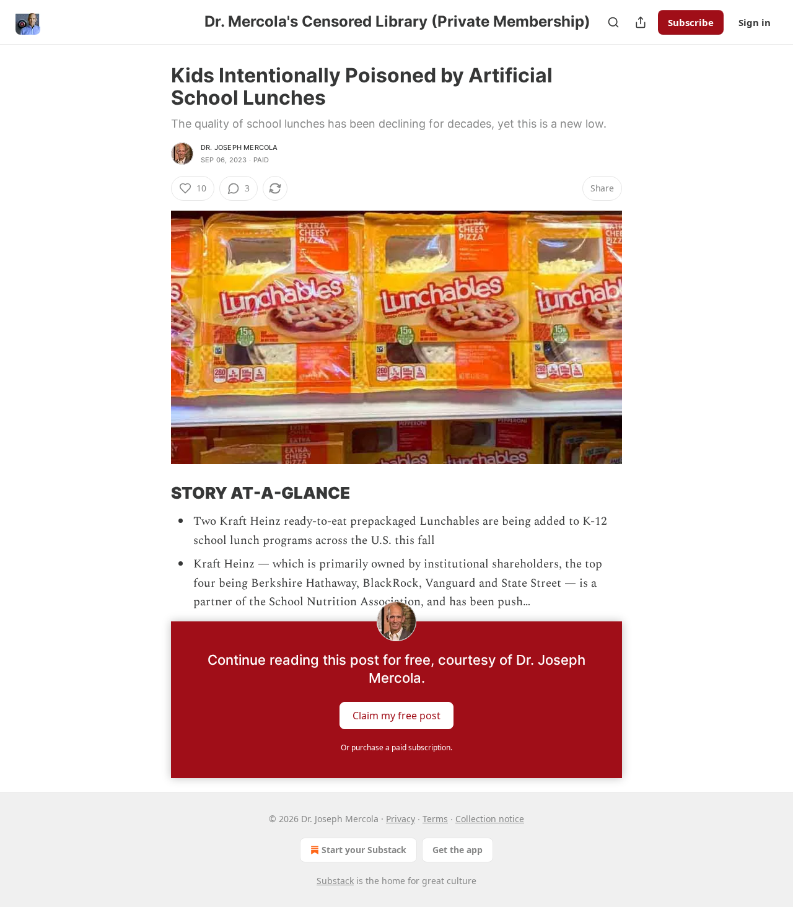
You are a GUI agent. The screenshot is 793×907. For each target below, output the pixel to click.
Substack (335, 881)
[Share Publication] (640, 22)
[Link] (154, 493)
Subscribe (691, 22)
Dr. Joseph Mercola (239, 147)
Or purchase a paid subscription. (396, 747)
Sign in (754, 22)
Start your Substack (364, 850)
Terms (435, 819)
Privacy (400, 819)
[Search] (613, 22)
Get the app (457, 850)
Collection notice (489, 819)
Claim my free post (396, 715)
